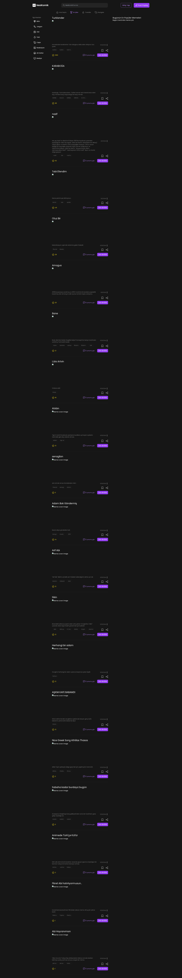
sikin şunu (62, 629)
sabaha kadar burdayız (62, 819)
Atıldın (55, 408)
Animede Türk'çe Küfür (65, 835)
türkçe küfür (69, 867)
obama (91, 629)
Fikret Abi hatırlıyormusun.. (67, 883)
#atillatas (62, 771)
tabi (62, 202)
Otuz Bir (56, 218)
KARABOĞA (58, 66)
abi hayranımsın (55, 963)
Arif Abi (56, 550)
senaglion (57, 456)
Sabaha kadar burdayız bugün (69, 787)
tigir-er (62, 440)
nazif (54, 114)
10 (90, 55)
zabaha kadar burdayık (69, 819)
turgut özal (83, 629)
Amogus (57, 265)
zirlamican (69, 487)
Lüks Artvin (58, 361)
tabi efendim (55, 202)
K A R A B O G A (83, 98)
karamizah (55, 581)
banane (62, 345)
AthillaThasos (55, 771)
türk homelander (69, 50)
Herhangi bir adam (62, 645)
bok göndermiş (55, 534)
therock (55, 487)
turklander (55, 50)
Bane (55, 313)
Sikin (54, 597)
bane (54, 345)
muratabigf (62, 534)
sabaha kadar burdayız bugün (55, 819)
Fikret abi (55, 915)
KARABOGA (69, 98)
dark (69, 581)
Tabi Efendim (59, 171)
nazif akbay (69, 155)
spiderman (69, 202)
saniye (69, 345)
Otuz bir (55, 249)
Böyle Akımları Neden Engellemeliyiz (83, 345)
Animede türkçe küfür (55, 867)
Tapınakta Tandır (62, 915)
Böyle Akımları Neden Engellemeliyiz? (76, 345)
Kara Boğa (62, 98)
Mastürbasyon (62, 249)
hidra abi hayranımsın (69, 963)
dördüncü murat (76, 629)
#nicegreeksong (69, 771)
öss (62, 155)
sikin (55, 629)
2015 (69, 534)
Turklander (58, 17)
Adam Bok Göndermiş (64, 503)
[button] (64, 5)
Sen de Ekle (102, 55)
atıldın (55, 440)
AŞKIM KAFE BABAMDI (63, 692)
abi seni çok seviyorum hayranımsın (62, 963)
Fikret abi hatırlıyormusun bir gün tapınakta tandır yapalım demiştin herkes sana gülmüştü (69, 915)
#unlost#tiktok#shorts (55, 724)
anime (62, 867)
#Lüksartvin (55, 392)
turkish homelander (62, 50)
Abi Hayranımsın (61, 931)
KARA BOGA (76, 98)
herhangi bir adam (55, 676)
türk (91, 345)
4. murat (69, 629)
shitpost (62, 581)
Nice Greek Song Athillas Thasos (70, 740)
